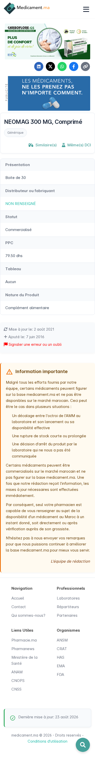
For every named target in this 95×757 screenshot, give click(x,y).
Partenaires (67, 615)
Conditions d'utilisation (47, 741)
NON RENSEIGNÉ (20, 203)
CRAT (62, 648)
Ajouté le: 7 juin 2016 (25, 336)
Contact (18, 606)
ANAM (17, 672)
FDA (60, 674)
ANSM (62, 640)
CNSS (16, 689)
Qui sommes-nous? (28, 615)
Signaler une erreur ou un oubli (35, 344)
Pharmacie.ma (24, 640)
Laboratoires (68, 598)
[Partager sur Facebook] (73, 66)
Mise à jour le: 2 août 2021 (31, 329)
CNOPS (18, 680)
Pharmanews (22, 648)
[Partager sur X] (50, 66)
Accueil (17, 598)
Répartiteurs (68, 606)
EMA (61, 665)
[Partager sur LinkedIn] (38, 66)
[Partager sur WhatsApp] (62, 66)
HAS (60, 657)
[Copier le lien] (85, 66)
